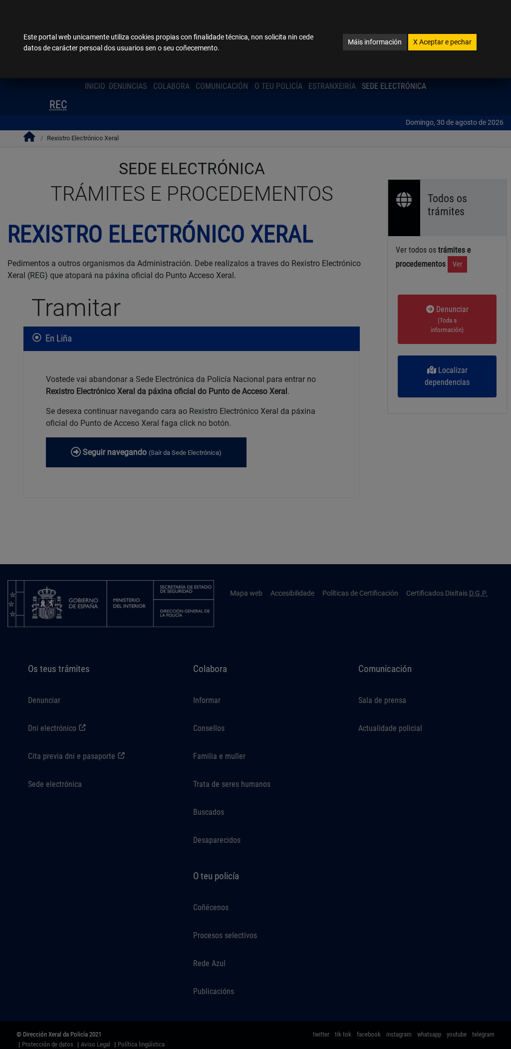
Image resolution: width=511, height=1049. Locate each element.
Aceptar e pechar (442, 42)
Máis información (375, 42)
